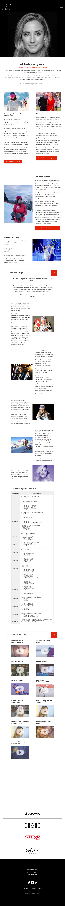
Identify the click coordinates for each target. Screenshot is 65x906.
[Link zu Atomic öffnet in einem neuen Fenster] (32, 815)
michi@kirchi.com (32, 874)
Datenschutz (26, 888)
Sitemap (40, 888)
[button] (13, 161)
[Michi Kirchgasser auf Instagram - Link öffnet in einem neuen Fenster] (32, 884)
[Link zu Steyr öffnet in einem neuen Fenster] (32, 839)
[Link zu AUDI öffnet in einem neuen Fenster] (32, 827)
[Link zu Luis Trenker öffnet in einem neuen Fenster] (32, 854)
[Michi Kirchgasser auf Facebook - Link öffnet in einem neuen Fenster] (28, 884)
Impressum (33, 888)
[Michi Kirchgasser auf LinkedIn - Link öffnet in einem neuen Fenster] (36, 884)
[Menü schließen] (61, 7)
